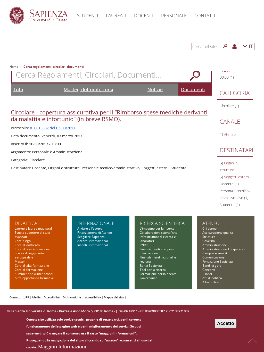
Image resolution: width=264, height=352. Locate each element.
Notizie (155, 89)
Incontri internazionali (93, 245)
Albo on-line (210, 282)
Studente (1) (230, 204)
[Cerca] (225, 46)
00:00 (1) (227, 77)
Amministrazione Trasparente (223, 249)
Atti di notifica (212, 278)
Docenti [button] (143, 15)
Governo (208, 241)
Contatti (15, 297)
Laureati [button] (116, 15)
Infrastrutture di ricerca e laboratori (158, 238)
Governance (148, 278)
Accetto (225, 323)
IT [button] (250, 46)
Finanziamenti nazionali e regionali (158, 259)
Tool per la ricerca (153, 269)
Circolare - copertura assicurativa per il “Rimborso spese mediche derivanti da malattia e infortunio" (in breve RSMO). (109, 115)
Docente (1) (229, 183)
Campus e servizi (214, 253)
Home (14, 66)
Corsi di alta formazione (32, 265)
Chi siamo (209, 228)
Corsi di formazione (29, 269)
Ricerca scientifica (162, 223)
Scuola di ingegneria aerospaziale (29, 255)
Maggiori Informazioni (62, 346)
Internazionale (95, 223)
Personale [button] (174, 15)
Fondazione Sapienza (217, 261)
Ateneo (211, 223)
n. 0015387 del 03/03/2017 (52, 127)
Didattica (26, 223)
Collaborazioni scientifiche (158, 232)
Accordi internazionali (93, 241)
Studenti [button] (87, 15)
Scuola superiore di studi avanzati (32, 234)
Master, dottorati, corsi (88, 89)
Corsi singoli (23, 241)
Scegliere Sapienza (91, 236)
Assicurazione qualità (217, 232)
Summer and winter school (34, 274)
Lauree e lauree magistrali (34, 228)
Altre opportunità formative (34, 278)
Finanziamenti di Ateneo (94, 232)
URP (26, 297)
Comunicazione (213, 257)
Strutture (208, 236)
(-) (222, 134)
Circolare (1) (229, 105)
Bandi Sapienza (151, 265)
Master (20, 261)
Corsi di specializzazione (32, 249)
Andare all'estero (89, 228)
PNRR (143, 245)
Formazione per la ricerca (158, 274)
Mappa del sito (114, 297)
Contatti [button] (204, 15)
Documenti (193, 89)
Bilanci (207, 274)
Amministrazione (214, 245)
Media (36, 297)
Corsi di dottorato (27, 245)
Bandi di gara (211, 265)
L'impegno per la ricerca (157, 228)
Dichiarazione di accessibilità (82, 297)
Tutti (18, 89)
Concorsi (208, 269)
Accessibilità (52, 297)
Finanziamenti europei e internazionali (157, 251)
